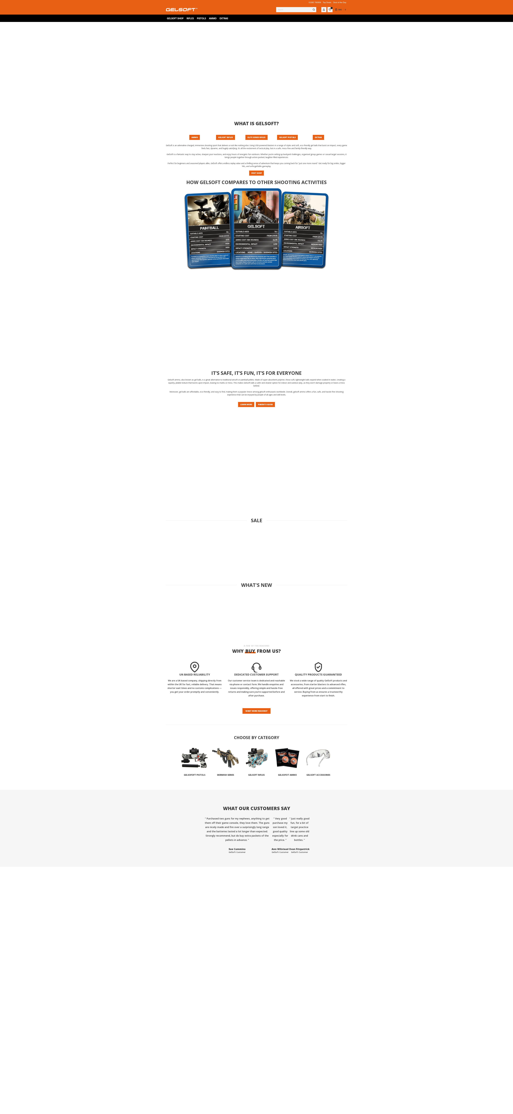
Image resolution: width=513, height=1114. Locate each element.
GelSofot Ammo (287, 774)
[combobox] (296, 9)
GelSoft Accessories (318, 774)
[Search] (313, 9)
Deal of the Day (339, 2)
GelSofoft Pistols (194, 774)
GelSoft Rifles (256, 774)
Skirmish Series (225, 774)
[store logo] (182, 10)
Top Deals (327, 2)
